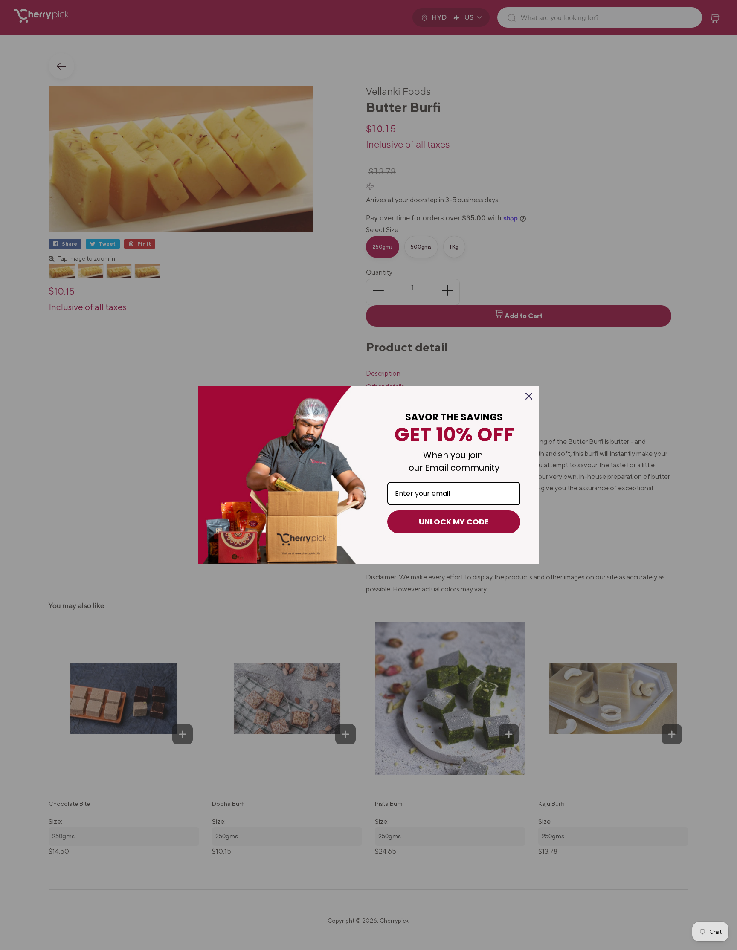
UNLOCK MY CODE (454, 521)
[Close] (529, 396)
